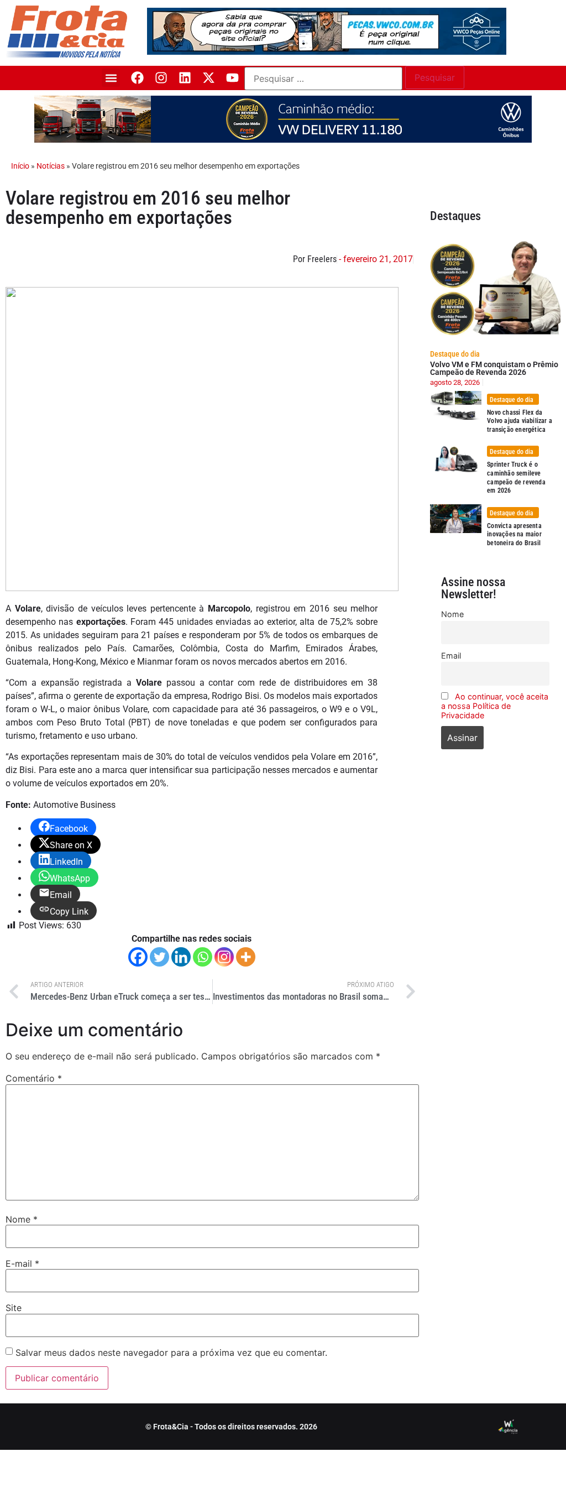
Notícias (50, 165)
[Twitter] (159, 957)
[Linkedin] (185, 78)
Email (451, 655)
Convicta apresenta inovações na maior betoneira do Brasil (514, 534)
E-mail (22, 1263)
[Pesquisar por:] (323, 78)
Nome (22, 1219)
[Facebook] (137, 78)
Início (20, 165)
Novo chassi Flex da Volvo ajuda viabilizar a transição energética (519, 421)
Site (14, 1307)
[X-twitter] (209, 78)
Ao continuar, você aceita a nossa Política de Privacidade (494, 706)
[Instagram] (161, 78)
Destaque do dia (455, 353)
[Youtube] (232, 78)
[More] (245, 957)
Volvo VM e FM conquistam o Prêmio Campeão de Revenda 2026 (494, 368)
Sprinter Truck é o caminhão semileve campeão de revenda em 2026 (516, 477)
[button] (111, 78)
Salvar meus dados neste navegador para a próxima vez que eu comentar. (171, 1352)
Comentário (34, 1078)
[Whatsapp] (202, 957)
